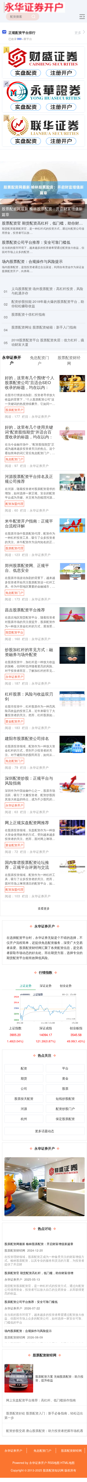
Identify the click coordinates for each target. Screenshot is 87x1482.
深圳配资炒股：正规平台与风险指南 (29, 780)
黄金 (65, 1078)
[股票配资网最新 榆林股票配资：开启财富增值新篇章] (43, 189)
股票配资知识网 (53, 1470)
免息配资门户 (14, 459)
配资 (24, 1068)
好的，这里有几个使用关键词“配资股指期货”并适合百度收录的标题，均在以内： (29, 431)
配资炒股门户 (65, 1108)
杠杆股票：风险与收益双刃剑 (29, 696)
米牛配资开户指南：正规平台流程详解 (29, 523)
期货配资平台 (14, 632)
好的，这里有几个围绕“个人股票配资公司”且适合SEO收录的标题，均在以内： (29, 382)
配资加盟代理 (14, 504)
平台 (65, 1068)
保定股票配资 (65, 1118)
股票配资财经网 (71, 1450)
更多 (78, 32)
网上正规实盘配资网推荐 (27, 822)
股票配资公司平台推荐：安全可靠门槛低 (36, 242)
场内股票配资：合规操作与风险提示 (32, 261)
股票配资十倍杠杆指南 (28, 314)
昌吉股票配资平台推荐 (25, 609)
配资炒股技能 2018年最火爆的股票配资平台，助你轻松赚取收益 (47, 303)
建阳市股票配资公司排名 (27, 738)
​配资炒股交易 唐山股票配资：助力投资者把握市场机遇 (44, 1430)
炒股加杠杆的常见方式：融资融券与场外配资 (29, 652)
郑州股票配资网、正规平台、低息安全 (27, 567)
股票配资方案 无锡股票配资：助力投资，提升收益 (59, 1378)
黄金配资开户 (14, 721)
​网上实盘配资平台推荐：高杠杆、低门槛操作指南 (41, 1400)
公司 (24, 1088)
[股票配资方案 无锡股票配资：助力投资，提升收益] (18, 1378)
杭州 (24, 1118)
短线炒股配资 (65, 1098)
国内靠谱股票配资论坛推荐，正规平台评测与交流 (27, 864)
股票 (65, 1088)
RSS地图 (54, 1463)
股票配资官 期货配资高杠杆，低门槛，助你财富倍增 (38, 1273)
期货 (24, 1078)
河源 (24, 1108)
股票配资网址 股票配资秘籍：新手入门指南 (43, 327)
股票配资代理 (14, 548)
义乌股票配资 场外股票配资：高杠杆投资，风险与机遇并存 (47, 290)
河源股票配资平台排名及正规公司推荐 (29, 478)
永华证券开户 (14, 676)
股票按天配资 (23, 1098)
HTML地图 (67, 1463)
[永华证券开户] (33, 7)
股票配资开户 (14, 410)
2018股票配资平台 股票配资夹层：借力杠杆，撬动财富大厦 (47, 342)
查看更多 (44, 908)
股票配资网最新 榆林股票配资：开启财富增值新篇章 (42, 211)
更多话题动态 (44, 1131)
